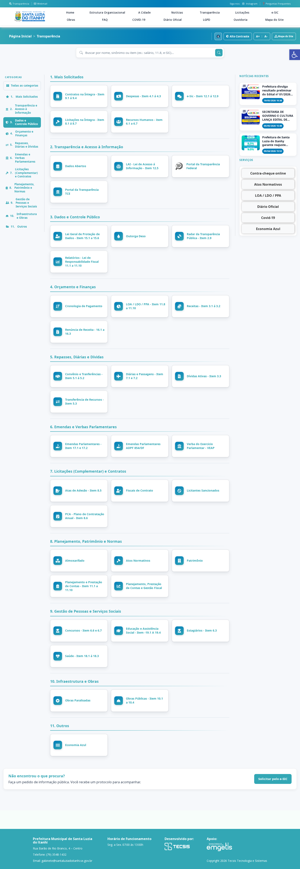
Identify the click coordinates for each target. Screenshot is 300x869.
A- (266, 36)
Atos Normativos (268, 184)
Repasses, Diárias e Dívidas (24, 145)
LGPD (206, 20)
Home (70, 12)
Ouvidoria (240, 20)
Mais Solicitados (24, 96)
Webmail (42, 3)
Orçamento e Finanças (21, 133)
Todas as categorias (24, 85)
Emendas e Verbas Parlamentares (22, 158)
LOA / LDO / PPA (268, 195)
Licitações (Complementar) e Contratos (24, 173)
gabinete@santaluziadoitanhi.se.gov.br (67, 861)
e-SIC (274, 12)
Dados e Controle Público (24, 122)
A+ (258, 36)
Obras (71, 20)
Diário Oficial (173, 20)
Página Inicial (20, 36)
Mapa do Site (274, 20)
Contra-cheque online (268, 173)
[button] (294, 54)
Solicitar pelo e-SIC (272, 779)
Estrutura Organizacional (107, 12)
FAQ (105, 20)
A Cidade (144, 12)
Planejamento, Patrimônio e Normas (21, 187)
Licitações (242, 12)
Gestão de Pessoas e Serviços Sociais (24, 202)
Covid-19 (268, 217)
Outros (19, 226)
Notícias (177, 12)
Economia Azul (268, 229)
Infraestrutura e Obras (23, 216)
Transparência (21, 3)
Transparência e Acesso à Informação (23, 109)
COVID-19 (138, 20)
